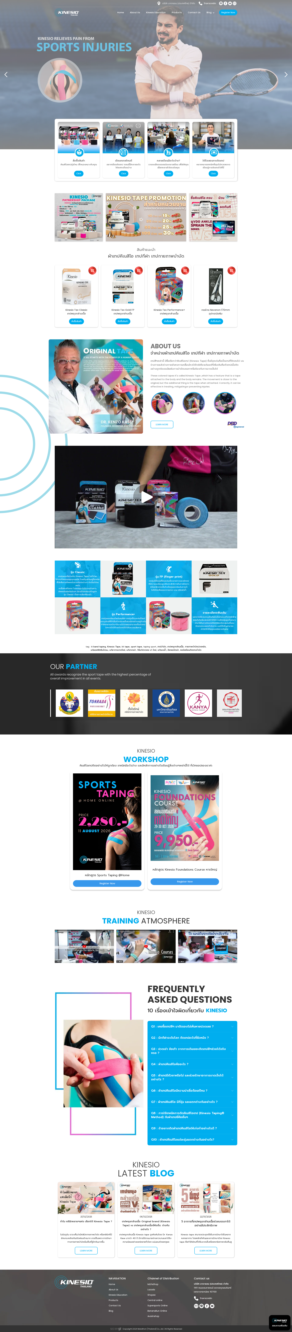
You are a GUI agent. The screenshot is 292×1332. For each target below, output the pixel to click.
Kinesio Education (156, 12)
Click (78, 173)
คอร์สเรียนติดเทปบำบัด (190, 650)
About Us (135, 12)
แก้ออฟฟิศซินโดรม (99, 650)
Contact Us (194, 12)
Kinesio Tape (113, 646)
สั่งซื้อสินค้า (76, 321)
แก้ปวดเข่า (131, 650)
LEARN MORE (162, 424)
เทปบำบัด (162, 646)
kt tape (126, 646)
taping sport (149, 646)
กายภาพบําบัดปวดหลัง (195, 646)
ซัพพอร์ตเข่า (173, 650)
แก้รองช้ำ (162, 650)
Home (120, 12)
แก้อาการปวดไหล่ (117, 650)
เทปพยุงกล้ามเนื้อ (175, 646)
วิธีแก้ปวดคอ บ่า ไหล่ (146, 650)
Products (177, 12)
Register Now (228, 12)
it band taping (98, 646)
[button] (207, 3)
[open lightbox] (107, 821)
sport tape (136, 646)
